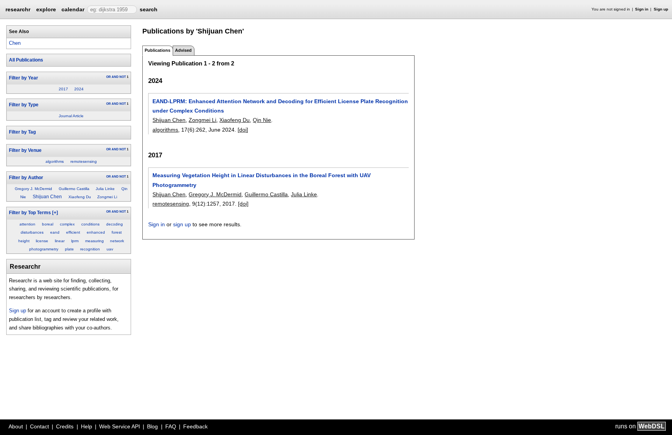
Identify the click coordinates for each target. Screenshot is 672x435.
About (16, 426)
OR (108, 77)
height (24, 241)
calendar (72, 9)
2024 (79, 89)
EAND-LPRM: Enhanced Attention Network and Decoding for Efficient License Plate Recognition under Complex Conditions (280, 106)
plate (69, 249)
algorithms (55, 161)
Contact (39, 426)
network (117, 241)
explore (46, 9)
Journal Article (71, 116)
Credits (65, 426)
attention (27, 224)
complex (67, 224)
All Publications (26, 60)
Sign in (641, 9)
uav (110, 249)
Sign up (661, 9)
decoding (114, 224)
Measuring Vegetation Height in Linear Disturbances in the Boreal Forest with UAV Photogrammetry (261, 180)
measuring (94, 241)
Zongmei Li (107, 197)
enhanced (96, 232)
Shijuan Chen (47, 196)
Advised (183, 50)
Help (86, 426)
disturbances (32, 232)
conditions (90, 224)
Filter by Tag (22, 132)
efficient (73, 232)
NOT (122, 77)
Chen (15, 43)
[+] (55, 212)
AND (115, 77)
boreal (47, 224)
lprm (75, 241)
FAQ (170, 426)
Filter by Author (26, 177)
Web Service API (119, 426)
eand (55, 232)
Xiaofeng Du (79, 197)
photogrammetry (43, 249)
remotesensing (83, 161)
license (42, 241)
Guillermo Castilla (74, 189)
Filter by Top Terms (30, 212)
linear (60, 241)
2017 (63, 89)
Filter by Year (23, 78)
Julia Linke (105, 189)
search (149, 9)
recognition (90, 249)
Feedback (195, 426)
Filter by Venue (25, 150)
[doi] (243, 130)
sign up (182, 224)
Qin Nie (262, 120)
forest (117, 232)
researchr (17, 9)
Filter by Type (23, 104)
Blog (152, 426)
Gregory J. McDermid (33, 189)
